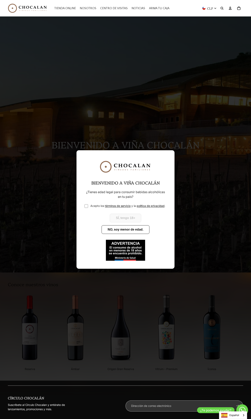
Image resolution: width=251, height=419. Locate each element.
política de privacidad (151, 205)
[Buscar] (222, 8)
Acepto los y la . (127, 205)
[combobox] (233, 415)
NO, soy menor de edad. (125, 229)
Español (234, 415)
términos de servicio (118, 205)
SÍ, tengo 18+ (125, 218)
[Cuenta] (230, 8)
